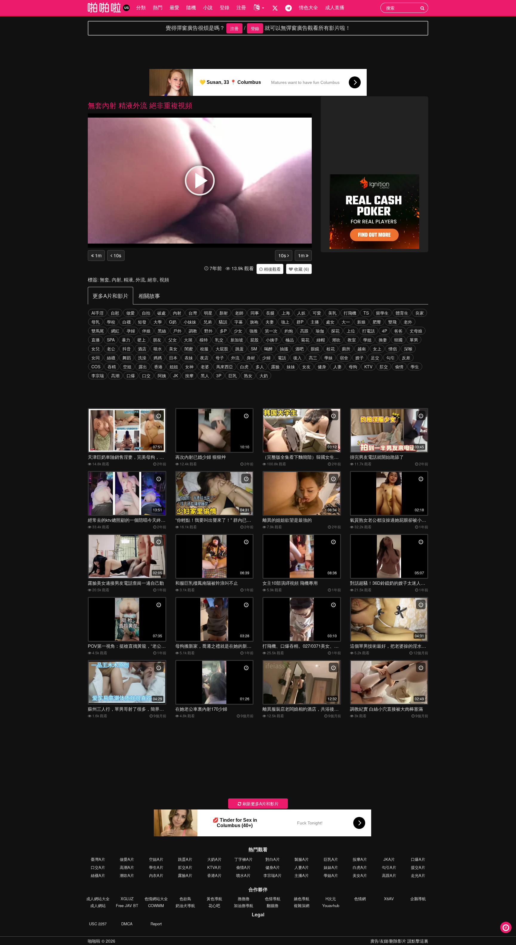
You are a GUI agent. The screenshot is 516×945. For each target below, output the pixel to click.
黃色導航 (214, 898)
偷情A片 (243, 867)
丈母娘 (416, 331)
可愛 (317, 313)
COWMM (156, 905)
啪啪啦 (94, 941)
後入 (297, 358)
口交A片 (98, 867)
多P (223, 331)
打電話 (368, 331)
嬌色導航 (301, 898)
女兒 (95, 349)
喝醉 (268, 349)
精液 (128, 279)
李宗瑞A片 (272, 875)
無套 (104, 279)
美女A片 (360, 875)
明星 (208, 313)
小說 (208, 7)
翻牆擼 (272, 905)
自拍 (146, 313)
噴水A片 (243, 875)
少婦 (266, 358)
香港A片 (214, 875)
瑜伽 (320, 331)
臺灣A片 (98, 859)
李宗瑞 (97, 375)
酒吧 (299, 349)
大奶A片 (214, 859)
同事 (255, 313)
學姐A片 (331, 875)
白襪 (126, 322)
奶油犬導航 (185, 905)
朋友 (157, 340)
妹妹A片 (331, 867)
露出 (143, 367)
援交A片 (418, 867)
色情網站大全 (156, 898)
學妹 (328, 358)
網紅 (115, 331)
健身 (322, 367)
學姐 (367, 340)
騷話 (223, 322)
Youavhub (330, 905)
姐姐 (174, 367)
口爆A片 (418, 859)
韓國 (398, 340)
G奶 (172, 322)
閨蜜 (189, 349)
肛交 (384, 367)
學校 (111, 322)
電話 (282, 358)
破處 (161, 313)
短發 (142, 322)
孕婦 (131, 331)
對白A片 (272, 859)
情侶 (392, 349)
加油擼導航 (243, 905)
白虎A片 (360, 867)
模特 (203, 340)
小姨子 (272, 340)
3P (218, 375)
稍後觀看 (272, 269)
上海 (286, 313)
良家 (419, 313)
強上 (285, 322)
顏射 (223, 313)
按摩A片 (360, 859)
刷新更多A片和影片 (260, 804)
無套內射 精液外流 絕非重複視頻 (140, 105)
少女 (238, 331)
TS (366, 313)
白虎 (244, 367)
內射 (116, 279)
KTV (368, 367)
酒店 (142, 349)
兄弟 (207, 322)
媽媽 (157, 358)
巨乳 (232, 375)
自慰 (115, 313)
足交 (375, 358)
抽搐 (284, 349)
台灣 (192, 313)
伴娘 (146, 331)
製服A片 (301, 859)
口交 (146, 375)
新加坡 (237, 340)
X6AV (389, 898)
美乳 (332, 313)
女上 (377, 349)
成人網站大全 (98, 898)
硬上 (141, 340)
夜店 (204, 358)
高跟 (304, 331)
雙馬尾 (97, 331)
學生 (415, 367)
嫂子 (359, 358)
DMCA (127, 923)
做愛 (130, 313)
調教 (193, 331)
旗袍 (254, 322)
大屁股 (222, 349)
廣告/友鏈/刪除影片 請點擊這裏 (399, 941)
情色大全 (308, 7)
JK (175, 375)
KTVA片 (214, 867)
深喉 (408, 349)
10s (116, 255)
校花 (330, 349)
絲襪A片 (98, 875)
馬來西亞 (224, 367)
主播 (315, 322)
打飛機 (350, 313)
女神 (189, 367)
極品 (289, 340)
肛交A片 (185, 867)
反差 (406, 358)
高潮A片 (127, 867)
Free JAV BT (127, 905)
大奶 (263, 375)
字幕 (238, 322)
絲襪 (111, 358)
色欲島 (185, 898)
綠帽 (321, 340)
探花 (335, 331)
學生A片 (156, 867)
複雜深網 (301, 905)
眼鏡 (315, 349)
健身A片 (272, 867)
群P (300, 322)
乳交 (219, 340)
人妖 (301, 313)
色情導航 (272, 898)
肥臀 (377, 322)
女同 (95, 358)
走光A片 (418, 875)
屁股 (254, 340)
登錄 (224, 7)
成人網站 (98, 905)
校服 (204, 349)
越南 (361, 349)
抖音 (126, 349)
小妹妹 (190, 322)
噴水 (157, 349)
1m (98, 255)
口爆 (131, 375)
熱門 (157, 7)
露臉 (275, 367)
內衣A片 (156, 875)
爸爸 (398, 331)
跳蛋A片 (185, 859)
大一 (346, 322)
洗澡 (142, 358)
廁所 (346, 349)
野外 (208, 331)
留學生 (382, 313)
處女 (330, 322)
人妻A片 (301, 867)
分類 (141, 7)
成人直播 (334, 7)
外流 (140, 279)
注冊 (241, 7)
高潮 (115, 375)
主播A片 (301, 875)
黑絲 (162, 331)
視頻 (164, 279)
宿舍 (344, 358)
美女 (173, 349)
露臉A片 (185, 875)
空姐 (127, 367)
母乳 (95, 322)
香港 (158, 367)
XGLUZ (127, 898)
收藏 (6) (301, 269)
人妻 (337, 367)
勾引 (390, 358)
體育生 (402, 313)
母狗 (353, 367)
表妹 (189, 358)
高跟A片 (389, 875)
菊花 (305, 340)
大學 (157, 322)
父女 (172, 340)
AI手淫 (97, 313)
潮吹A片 (127, 875)
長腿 (270, 313)
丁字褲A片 (243, 859)
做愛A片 (127, 859)
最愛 (174, 7)
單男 (414, 340)
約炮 (289, 331)
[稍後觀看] (506, 927)
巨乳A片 (331, 859)
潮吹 (336, 340)
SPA (111, 340)
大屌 (188, 340)
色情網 (360, 898)
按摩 (189, 375)
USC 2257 (98, 923)
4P (384, 331)
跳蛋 (239, 349)
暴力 (126, 340)
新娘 (361, 322)
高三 (313, 358)
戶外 (177, 331)
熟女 (248, 375)
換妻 (383, 340)
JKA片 (389, 859)
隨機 (191, 7)
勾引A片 (389, 867)
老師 (239, 313)
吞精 (112, 367)
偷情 (399, 367)
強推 (253, 331)
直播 (95, 340)
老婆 (205, 367)
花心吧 (214, 905)
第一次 (271, 331)
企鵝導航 (418, 898)
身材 (251, 358)
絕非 (152, 279)
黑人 (205, 375)
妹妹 (291, 367)
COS (95, 367)
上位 (351, 331)
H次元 (330, 898)
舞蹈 (126, 358)
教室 (352, 340)
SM (254, 349)
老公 (111, 349)
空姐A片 (156, 859)
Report (156, 923)
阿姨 (162, 375)
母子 (220, 358)
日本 (173, 358)
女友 (306, 367)
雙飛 (392, 322)
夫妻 (269, 322)
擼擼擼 (243, 898)
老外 (408, 322)
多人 (260, 367)
